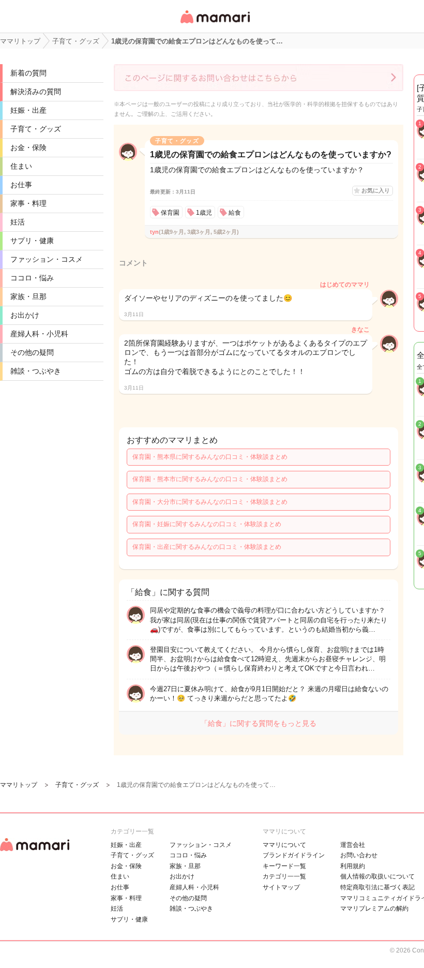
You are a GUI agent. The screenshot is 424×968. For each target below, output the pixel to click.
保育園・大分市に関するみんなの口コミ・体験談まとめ (209, 501)
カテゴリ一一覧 (284, 876)
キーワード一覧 (284, 866)
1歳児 (204, 212)
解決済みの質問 (35, 91)
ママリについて (284, 844)
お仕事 (21, 185)
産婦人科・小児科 (39, 334)
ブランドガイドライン (294, 855)
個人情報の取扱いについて (377, 876)
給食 (235, 212)
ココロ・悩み (32, 278)
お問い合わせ (358, 855)
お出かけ (24, 315)
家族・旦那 (28, 296)
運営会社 (352, 844)
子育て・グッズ (35, 129)
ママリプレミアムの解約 (374, 908)
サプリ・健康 (32, 240)
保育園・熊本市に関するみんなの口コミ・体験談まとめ (209, 479)
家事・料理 (28, 203)
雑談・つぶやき (35, 371)
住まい (21, 166)
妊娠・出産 (28, 110)
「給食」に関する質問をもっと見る (258, 723)
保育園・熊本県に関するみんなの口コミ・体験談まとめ (209, 456)
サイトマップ (281, 887)
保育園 (170, 212)
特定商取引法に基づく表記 (377, 887)
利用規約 (352, 866)
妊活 (17, 222)
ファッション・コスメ (46, 259)
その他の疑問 (32, 352)
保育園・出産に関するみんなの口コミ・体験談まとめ (206, 546)
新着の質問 (28, 73)
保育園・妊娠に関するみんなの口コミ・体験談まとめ (206, 524)
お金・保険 (28, 147)
